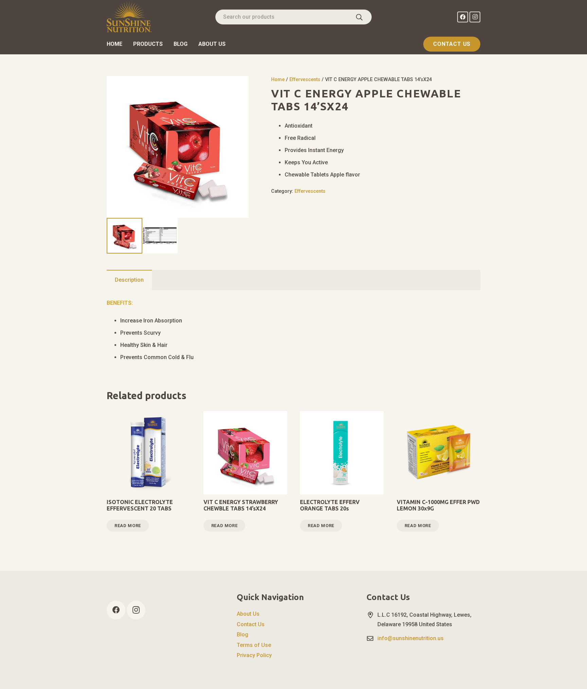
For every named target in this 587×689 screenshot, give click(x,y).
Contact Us (251, 624)
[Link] (129, 17)
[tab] (129, 280)
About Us (248, 614)
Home (278, 79)
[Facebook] (462, 17)
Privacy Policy (254, 655)
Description (129, 280)
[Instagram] (474, 17)
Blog (242, 634)
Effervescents (304, 79)
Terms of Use (254, 645)
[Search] (359, 17)
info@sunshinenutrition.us (410, 638)
